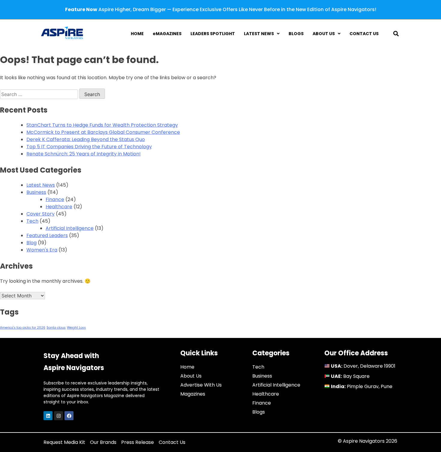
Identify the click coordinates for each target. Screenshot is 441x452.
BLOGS (296, 34)
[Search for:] (39, 94)
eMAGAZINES (167, 34)
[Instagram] (58, 415)
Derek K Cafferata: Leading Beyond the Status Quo (85, 139)
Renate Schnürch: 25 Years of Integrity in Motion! (83, 153)
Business (36, 192)
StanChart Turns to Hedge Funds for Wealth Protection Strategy (102, 125)
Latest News (40, 185)
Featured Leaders (47, 235)
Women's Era (41, 249)
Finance (55, 199)
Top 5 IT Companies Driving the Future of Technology (89, 146)
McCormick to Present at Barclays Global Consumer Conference (103, 132)
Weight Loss (76, 327)
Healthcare (59, 206)
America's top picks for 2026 (22, 327)
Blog (31, 242)
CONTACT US (364, 34)
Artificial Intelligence (70, 228)
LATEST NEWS (259, 34)
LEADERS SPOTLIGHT (212, 34)
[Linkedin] (48, 415)
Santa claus (56, 327)
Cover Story (40, 213)
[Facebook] (69, 415)
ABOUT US (324, 34)
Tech (32, 221)
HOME (137, 34)
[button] (396, 33)
